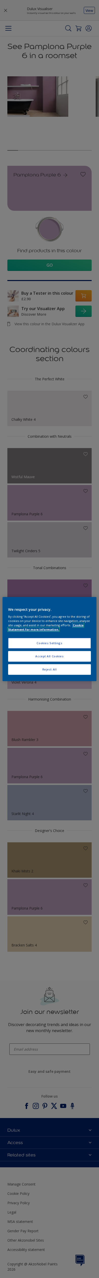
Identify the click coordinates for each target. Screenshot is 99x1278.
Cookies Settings (49, 643)
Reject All (49, 669)
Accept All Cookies (49, 656)
